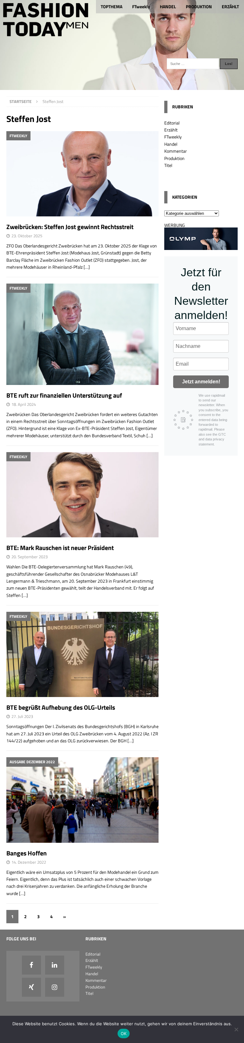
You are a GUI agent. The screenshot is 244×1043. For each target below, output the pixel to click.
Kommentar (175, 151)
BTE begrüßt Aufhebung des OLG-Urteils (60, 707)
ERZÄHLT (230, 6)
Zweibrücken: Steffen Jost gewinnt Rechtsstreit (69, 227)
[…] (87, 267)
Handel (170, 144)
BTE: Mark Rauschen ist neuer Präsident (60, 548)
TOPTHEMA (111, 6)
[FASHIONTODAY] (122, 86)
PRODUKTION (199, 6)
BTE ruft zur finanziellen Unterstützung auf (64, 395)
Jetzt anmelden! (201, 381)
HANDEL (168, 6)
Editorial (172, 122)
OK (124, 1033)
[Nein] (236, 1029)
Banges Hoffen (26, 853)
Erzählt (171, 129)
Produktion (174, 158)
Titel (168, 165)
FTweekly (141, 6)
